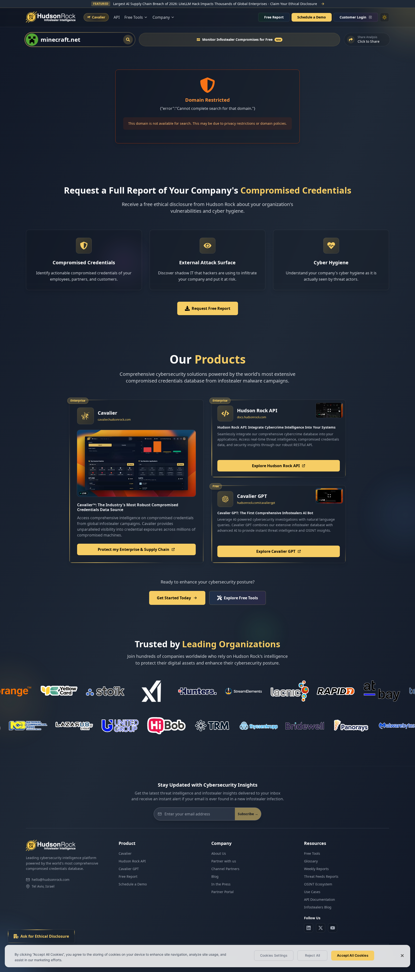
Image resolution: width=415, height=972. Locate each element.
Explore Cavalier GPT (275, 551)
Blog (215, 876)
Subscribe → (248, 814)
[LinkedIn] (308, 927)
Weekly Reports (316, 868)
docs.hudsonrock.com (251, 417)
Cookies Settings (273, 955)
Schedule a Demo (311, 17)
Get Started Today (174, 598)
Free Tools (312, 853)
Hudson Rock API (132, 861)
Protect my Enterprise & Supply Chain (133, 549)
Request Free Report (211, 308)
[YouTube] (332, 927)
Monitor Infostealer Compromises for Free (241, 39)
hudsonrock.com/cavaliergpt (256, 503)
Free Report (274, 17)
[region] (207, 956)
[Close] (402, 955)
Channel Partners (225, 868)
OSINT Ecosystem (318, 884)
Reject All (312, 955)
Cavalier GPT (129, 868)
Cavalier (125, 853)
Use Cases (312, 892)
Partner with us (223, 861)
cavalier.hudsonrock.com (114, 420)
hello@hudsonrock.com (50, 879)
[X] (320, 927)
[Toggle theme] (384, 17)
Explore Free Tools (241, 598)
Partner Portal (222, 892)
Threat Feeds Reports (321, 876)
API (117, 17)
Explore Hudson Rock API (276, 465)
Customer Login (353, 17)
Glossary (311, 861)
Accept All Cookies (352, 955)
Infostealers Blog (317, 907)
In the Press (221, 884)
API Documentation (319, 899)
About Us (218, 853)
